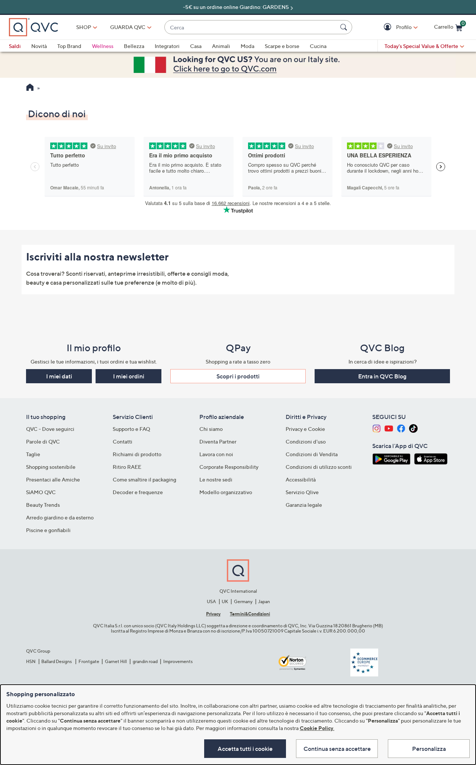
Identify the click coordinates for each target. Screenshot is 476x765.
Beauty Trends (43, 505)
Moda (247, 46)
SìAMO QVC (41, 492)
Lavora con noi (216, 454)
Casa (196, 46)
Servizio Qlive (302, 492)
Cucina (318, 46)
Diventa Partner (218, 441)
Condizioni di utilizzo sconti (319, 467)
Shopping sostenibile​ (50, 467)
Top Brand (69, 46)
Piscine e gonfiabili (48, 530)
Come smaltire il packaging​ (144, 479)
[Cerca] (345, 27)
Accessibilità (301, 479)
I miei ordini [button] (128, 376)
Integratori (167, 46)
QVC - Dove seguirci (50, 429)
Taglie (33, 454)
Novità (39, 46)
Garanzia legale (304, 505)
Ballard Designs (57, 661)
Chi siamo (211, 429)
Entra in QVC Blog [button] (382, 376)
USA (211, 601)
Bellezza (134, 46)
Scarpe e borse (282, 46)
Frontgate (88, 661)
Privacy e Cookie (305, 429)
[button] (388, 27)
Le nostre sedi (215, 479)
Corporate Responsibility (228, 467)
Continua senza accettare (337, 748)
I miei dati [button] (59, 376)
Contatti (122, 441)
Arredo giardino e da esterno (60, 517)
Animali (221, 46)
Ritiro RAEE (127, 467)
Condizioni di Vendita (312, 454)
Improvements (178, 661)
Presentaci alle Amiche (53, 479)
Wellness (102, 46)
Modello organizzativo (225, 492)
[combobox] (251, 27)
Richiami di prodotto (137, 454)
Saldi (15, 46)
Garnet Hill (116, 661)
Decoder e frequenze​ (138, 492)
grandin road (145, 661)
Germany (243, 601)
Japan (264, 601)
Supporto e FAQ (131, 429)
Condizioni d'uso (306, 441)
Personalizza (429, 748)
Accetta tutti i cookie (245, 748)
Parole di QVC (43, 441)
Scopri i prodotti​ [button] (238, 376)
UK (225, 601)
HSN (31, 661)
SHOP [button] (83, 27)
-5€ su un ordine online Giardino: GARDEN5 (236, 7)
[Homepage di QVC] (29, 88)
